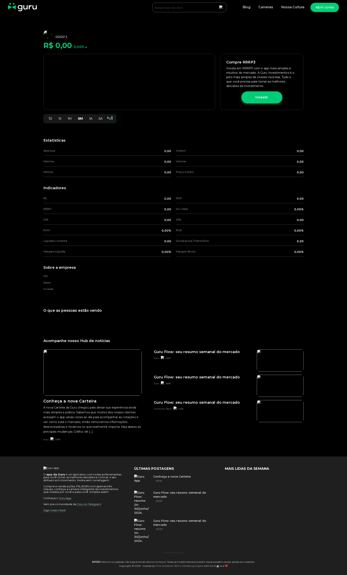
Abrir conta (324, 7)
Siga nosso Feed (54, 510)
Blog (246, 7)
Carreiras (265, 7)
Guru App (65, 498)
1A (90, 119)
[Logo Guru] (22, 7)
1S (59, 119)
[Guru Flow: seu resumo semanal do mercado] (142, 503)
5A (100, 119)
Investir (261, 97)
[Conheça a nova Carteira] (142, 481)
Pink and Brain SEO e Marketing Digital (179, 565)
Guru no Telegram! (89, 504)
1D (50, 119)
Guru (46, 439)
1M (69, 119)
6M (80, 119)
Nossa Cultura (292, 7)
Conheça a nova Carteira (172, 476)
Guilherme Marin (163, 409)
